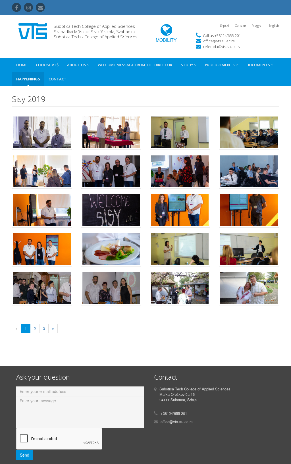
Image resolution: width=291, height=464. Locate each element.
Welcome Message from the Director (135, 64)
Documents (258, 64)
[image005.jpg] (42, 173)
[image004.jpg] (249, 134)
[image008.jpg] (249, 173)
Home (21, 64)
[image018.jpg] (111, 290)
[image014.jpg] (111, 251)
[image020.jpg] (249, 290)
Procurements (220, 64)
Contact (57, 79)
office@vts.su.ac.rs (218, 40)
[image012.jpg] (249, 212)
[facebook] (16, 7)
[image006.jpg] (111, 173)
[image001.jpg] (42, 134)
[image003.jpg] (180, 134)
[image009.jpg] (42, 212)
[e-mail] (40, 7)
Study (187, 64)
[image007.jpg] (180, 173)
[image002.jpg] (111, 134)
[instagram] (28, 7)
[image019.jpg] (180, 290)
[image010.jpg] (111, 212)
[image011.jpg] (180, 212)
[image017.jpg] (42, 290)
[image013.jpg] (42, 251)
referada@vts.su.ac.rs (221, 46)
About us (77, 64)
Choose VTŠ (47, 64)
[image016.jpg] (249, 251)
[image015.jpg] (180, 251)
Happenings (28, 79)
